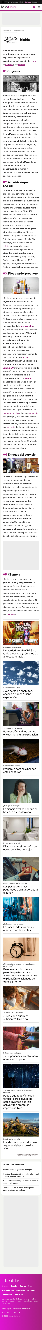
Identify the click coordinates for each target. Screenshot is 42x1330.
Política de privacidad (21, 1308)
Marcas (16, 30)
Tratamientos (8, 1290)
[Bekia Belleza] (8, 7)
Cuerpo (22, 1286)
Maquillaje (20, 1290)
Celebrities (7, 1295)
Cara (30, 1286)
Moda (21, 2)
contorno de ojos (11, 413)
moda (12, 1299)
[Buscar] (34, 7)
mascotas (12, 1301)
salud (20, 1301)
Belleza (28, 2)
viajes (7, 1303)
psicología (28, 1301)
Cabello (14, 1286)
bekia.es (5, 1299)
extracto (11, 427)
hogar (36, 1301)
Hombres (31, 1290)
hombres (11, 614)
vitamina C (8, 368)
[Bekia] (5, 2)
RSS (20, 1312)
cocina (26, 1299)
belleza (19, 1299)
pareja (4, 1301)
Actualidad (14, 2)
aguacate (33, 413)
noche (25, 357)
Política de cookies (9, 1312)
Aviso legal (6, 1308)
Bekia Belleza (7, 30)
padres (33, 1299)
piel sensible (27, 326)
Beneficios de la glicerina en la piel (17, 1170)
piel (34, 61)
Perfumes (18, 1295)
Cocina (34, 2)
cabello (9, 64)
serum (28, 378)
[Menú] (39, 7)
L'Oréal (6, 246)
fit (3, 1303)
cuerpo (21, 64)
